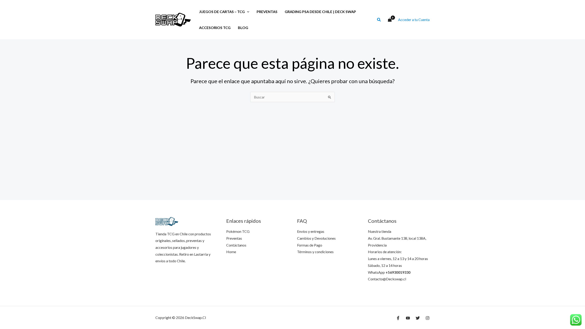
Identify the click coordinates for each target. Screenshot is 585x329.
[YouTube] (408, 318)
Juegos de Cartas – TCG (222, 11)
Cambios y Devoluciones (316, 238)
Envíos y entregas (310, 231)
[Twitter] (418, 318)
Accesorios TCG (215, 27)
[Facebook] (398, 318)
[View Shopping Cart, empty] (390, 19)
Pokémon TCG (238, 231)
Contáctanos (236, 245)
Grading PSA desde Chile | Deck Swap (320, 11)
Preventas (267, 11)
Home (231, 251)
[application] (247, 11)
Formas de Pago (309, 245)
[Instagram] (427, 318)
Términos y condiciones (315, 251)
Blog (243, 27)
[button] (379, 20)
